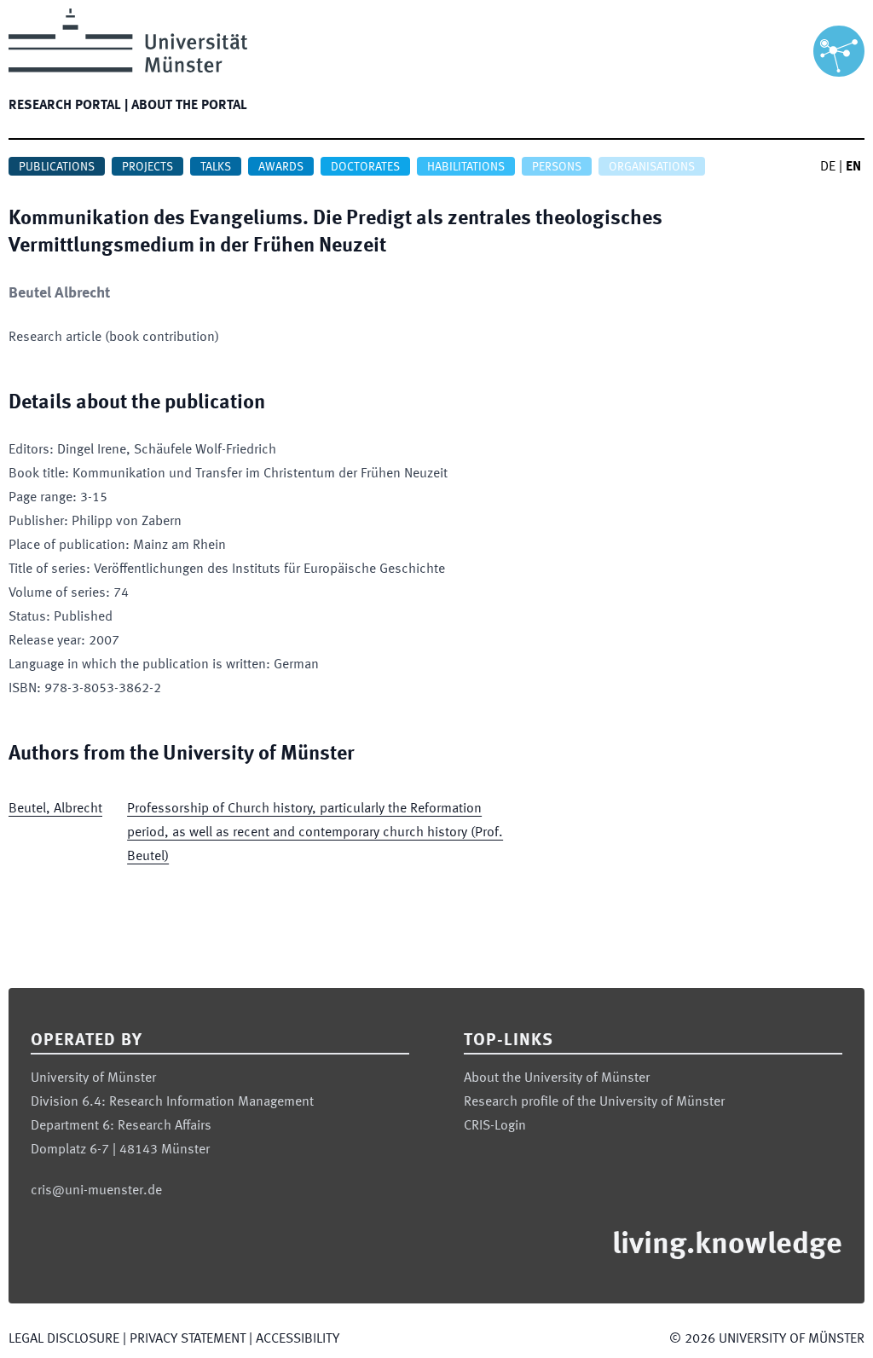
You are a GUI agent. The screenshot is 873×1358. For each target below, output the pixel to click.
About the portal (189, 106)
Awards (281, 167)
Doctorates (365, 167)
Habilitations (466, 167)
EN (853, 167)
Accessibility (297, 1339)
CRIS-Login (495, 1126)
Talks (215, 167)
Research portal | (68, 106)
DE (827, 167)
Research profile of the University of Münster (594, 1102)
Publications (57, 167)
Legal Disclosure (64, 1339)
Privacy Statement (188, 1339)
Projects (147, 167)
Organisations (652, 167)
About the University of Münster (557, 1078)
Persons (556, 167)
